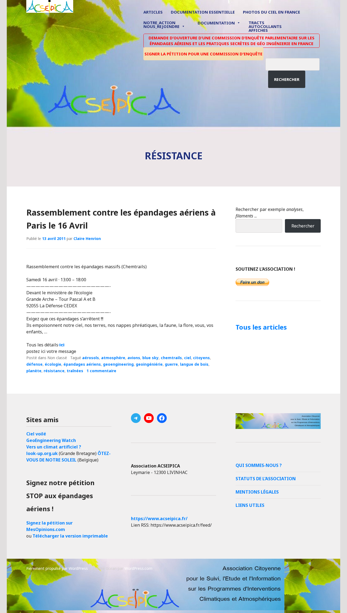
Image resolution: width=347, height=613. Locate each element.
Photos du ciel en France (271, 12)
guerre (171, 364)
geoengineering (118, 364)
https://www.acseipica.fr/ (159, 519)
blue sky (150, 357)
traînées (75, 370)
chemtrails (171, 357)
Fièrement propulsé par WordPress (57, 568)
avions (133, 357)
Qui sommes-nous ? (259, 465)
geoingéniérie (149, 364)
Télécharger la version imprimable (70, 536)
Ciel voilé (36, 434)
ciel (187, 357)
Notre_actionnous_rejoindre (161, 25)
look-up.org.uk (42, 453)
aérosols (90, 357)
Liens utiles (250, 505)
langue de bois (194, 364)
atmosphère (113, 357)
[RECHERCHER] (296, 63)
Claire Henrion (87, 238)
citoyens (201, 357)
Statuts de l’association (266, 479)
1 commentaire (101, 370)
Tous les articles (261, 327)
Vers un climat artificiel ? (53, 447)
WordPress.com (138, 568)
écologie (53, 364)
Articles (153, 12)
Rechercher (286, 79)
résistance (54, 370)
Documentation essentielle (203, 12)
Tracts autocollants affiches (265, 26)
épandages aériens (82, 364)
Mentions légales (257, 492)
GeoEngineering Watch (51, 440)
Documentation (216, 23)
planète (33, 370)
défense (34, 364)
